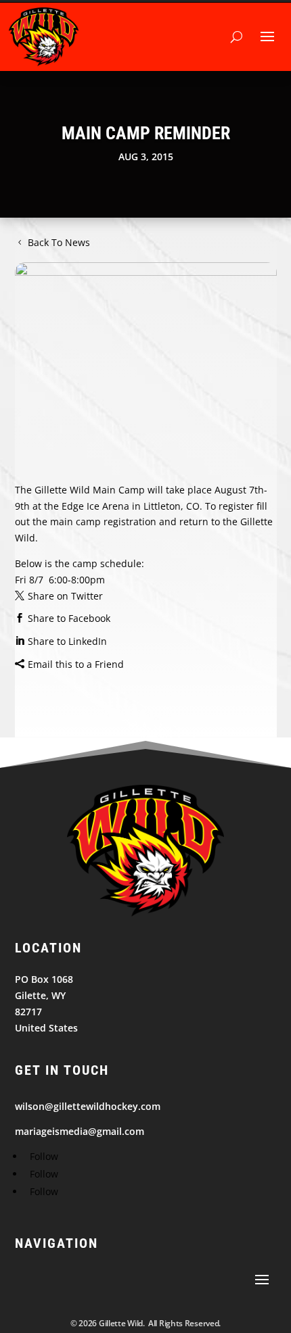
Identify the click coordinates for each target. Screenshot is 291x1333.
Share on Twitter (65, 595)
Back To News (59, 242)
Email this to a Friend (76, 664)
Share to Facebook (69, 618)
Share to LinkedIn (67, 641)
